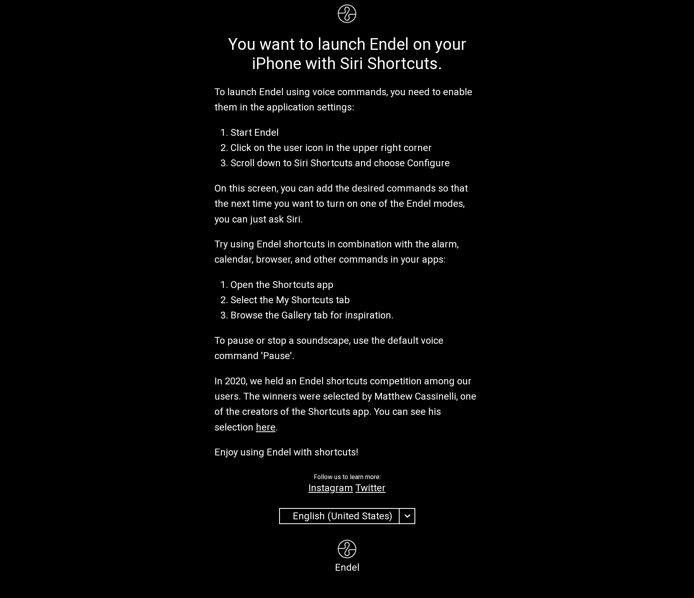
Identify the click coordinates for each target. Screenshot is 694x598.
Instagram (330, 488)
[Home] (347, 14)
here (266, 427)
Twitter (370, 488)
